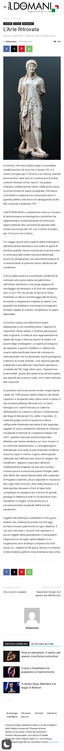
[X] (14, 49)
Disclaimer (54, 742)
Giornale (16, 18)
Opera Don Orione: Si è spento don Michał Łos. (48, 594)
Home (6, 18)
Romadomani (28, 23)
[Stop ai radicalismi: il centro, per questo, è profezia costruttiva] (11, 656)
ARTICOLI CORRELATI (16, 644)
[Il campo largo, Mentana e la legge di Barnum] (11, 687)
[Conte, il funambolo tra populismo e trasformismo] (11, 672)
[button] (6, 744)
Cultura (17, 23)
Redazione (11, 41)
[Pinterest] (21, 49)
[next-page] (11, 700)
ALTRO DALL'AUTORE (42, 644)
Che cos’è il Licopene (14, 592)
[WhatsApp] (29, 49)
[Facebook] (6, 49)
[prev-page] (5, 700)
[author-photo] (32, 623)
